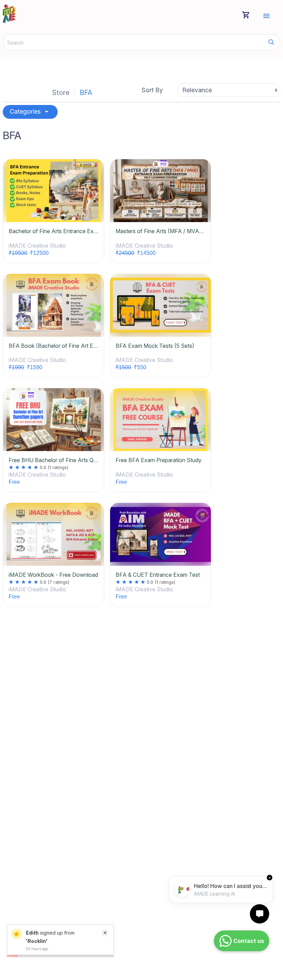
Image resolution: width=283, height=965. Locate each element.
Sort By (152, 90)
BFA (86, 92)
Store (61, 92)
